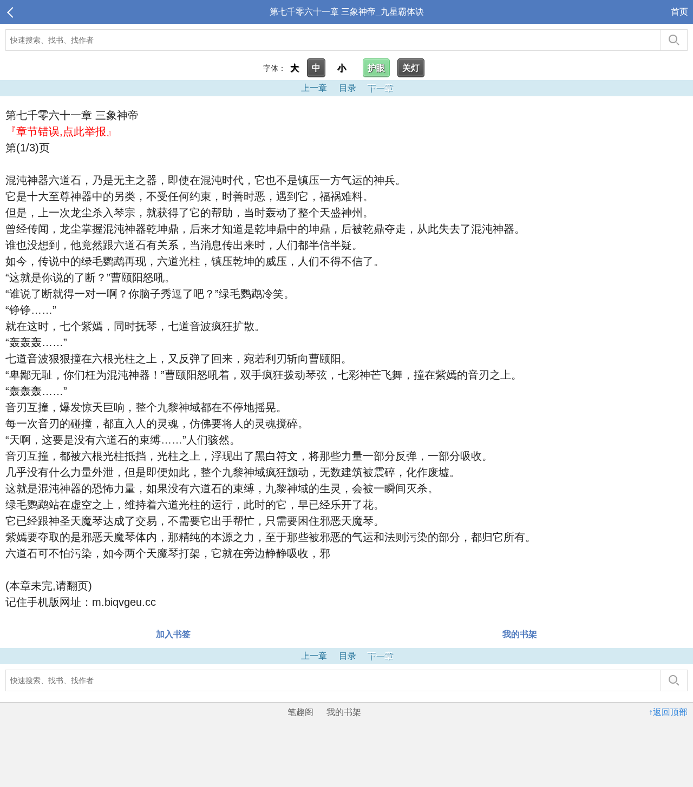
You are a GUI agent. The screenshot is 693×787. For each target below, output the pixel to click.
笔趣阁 (300, 712)
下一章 (380, 87)
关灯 (411, 67)
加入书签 (173, 634)
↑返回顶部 (668, 712)
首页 (679, 11)
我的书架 (519, 634)
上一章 (314, 87)
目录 (347, 87)
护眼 (376, 67)
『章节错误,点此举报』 (61, 131)
